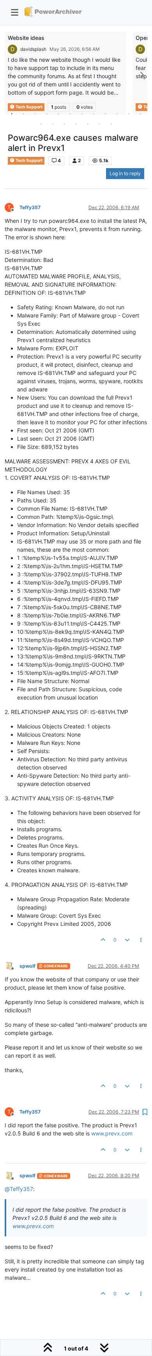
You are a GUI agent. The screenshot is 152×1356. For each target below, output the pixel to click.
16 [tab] (76, 123)
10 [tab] (117, 113)
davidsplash (33, 49)
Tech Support (28, 160)
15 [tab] (64, 123)
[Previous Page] (10, 75)
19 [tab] (111, 123)
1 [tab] (12, 113)
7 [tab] (82, 113)
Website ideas (26, 37)
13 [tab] (41, 123)
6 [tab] (70, 113)
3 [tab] (35, 113)
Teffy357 (30, 207)
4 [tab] (47, 113)
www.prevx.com (112, 1133)
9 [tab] (105, 113)
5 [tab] (58, 113)
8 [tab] (93, 113)
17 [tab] (88, 123)
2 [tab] (23, 113)
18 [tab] (99, 123)
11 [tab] (129, 113)
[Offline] (12, 965)
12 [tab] (140, 113)
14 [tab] (53, 123)
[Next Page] (141, 75)
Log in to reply (125, 173)
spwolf (27, 966)
